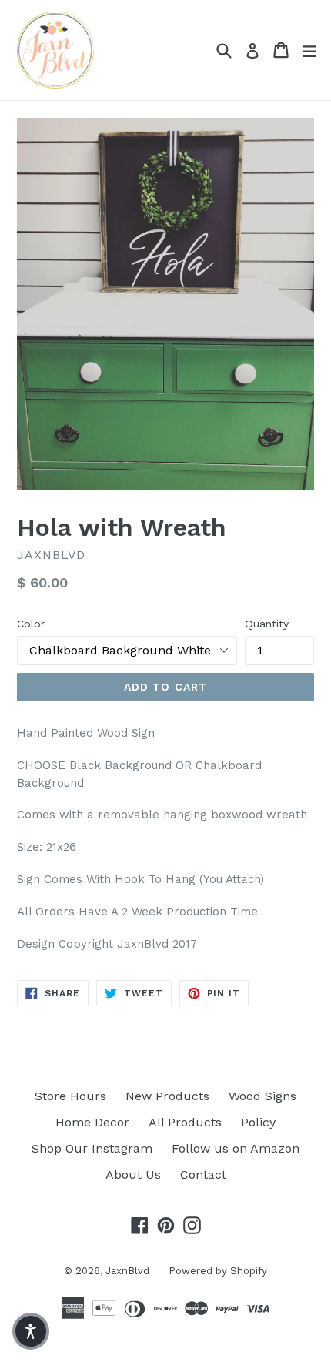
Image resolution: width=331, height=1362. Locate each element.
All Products (185, 1122)
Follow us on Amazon (235, 1148)
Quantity (267, 623)
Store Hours (70, 1096)
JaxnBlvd (127, 1271)
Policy (258, 1122)
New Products (167, 1096)
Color (31, 623)
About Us (133, 1174)
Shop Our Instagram (92, 1148)
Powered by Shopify (218, 1271)
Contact (203, 1174)
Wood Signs (262, 1096)
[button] (30, 1331)
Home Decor (92, 1122)
